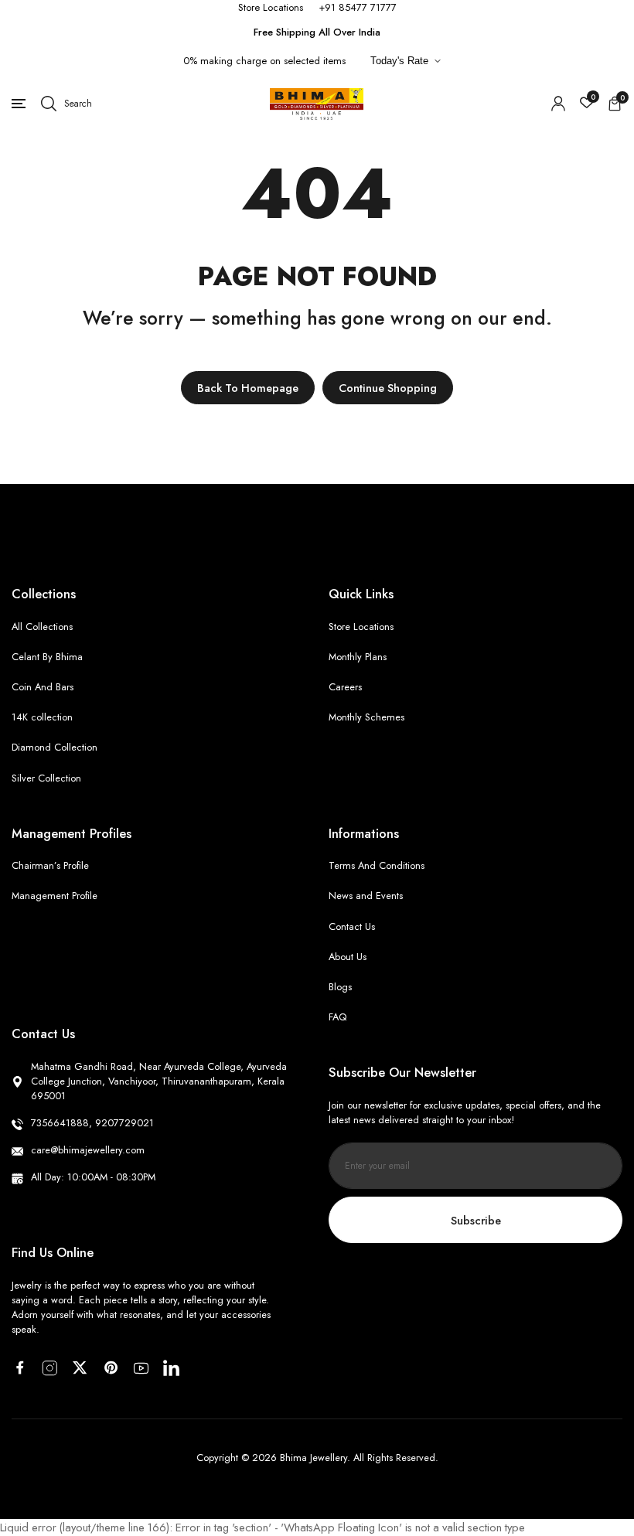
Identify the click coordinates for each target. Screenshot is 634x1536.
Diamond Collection (54, 747)
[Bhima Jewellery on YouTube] (141, 1368)
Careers (345, 686)
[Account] (558, 103)
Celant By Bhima (47, 656)
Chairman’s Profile (50, 865)
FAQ (337, 1017)
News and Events (366, 895)
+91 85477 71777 (358, 7)
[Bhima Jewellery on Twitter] (80, 1367)
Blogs (340, 986)
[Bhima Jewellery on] (171, 1368)
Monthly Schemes (366, 717)
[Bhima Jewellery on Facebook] (20, 1367)
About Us (347, 956)
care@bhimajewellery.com (88, 1150)
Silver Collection (46, 778)
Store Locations (270, 7)
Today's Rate (399, 60)
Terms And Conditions (376, 865)
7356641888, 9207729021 (92, 1122)
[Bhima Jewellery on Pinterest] (111, 1367)
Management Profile (54, 895)
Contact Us (352, 926)
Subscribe (476, 1220)
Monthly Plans (358, 656)
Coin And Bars (42, 686)
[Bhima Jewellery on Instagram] (50, 1368)
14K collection (42, 717)
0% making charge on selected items (264, 60)
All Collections (42, 626)
